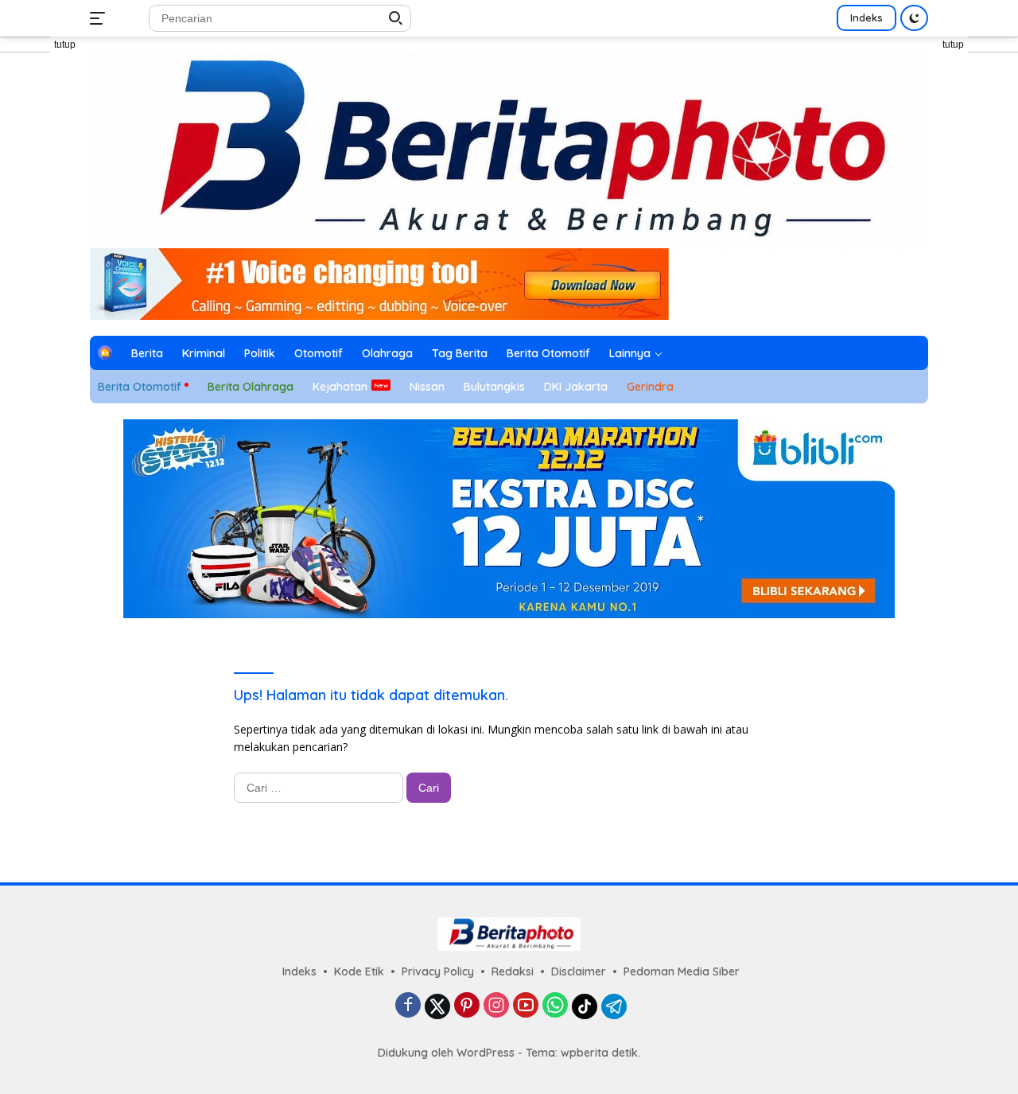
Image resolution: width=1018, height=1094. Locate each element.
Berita (147, 353)
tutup (65, 44)
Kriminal (203, 353)
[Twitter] (437, 1006)
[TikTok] (584, 1006)
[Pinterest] (467, 1006)
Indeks (866, 17)
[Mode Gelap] (914, 18)
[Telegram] (614, 1006)
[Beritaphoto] (509, 149)
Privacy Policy (438, 971)
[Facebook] (408, 1006)
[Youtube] (525, 1006)
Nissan (427, 387)
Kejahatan (340, 387)
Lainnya (630, 353)
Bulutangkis (494, 387)
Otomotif (318, 353)
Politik (259, 353)
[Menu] (100, 18)
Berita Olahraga (250, 387)
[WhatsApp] (555, 1006)
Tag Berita (460, 353)
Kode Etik (359, 971)
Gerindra (650, 387)
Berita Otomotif (548, 353)
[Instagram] (496, 1006)
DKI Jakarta (576, 387)
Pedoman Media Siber (682, 971)
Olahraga (387, 353)
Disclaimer (578, 971)
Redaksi (513, 971)
